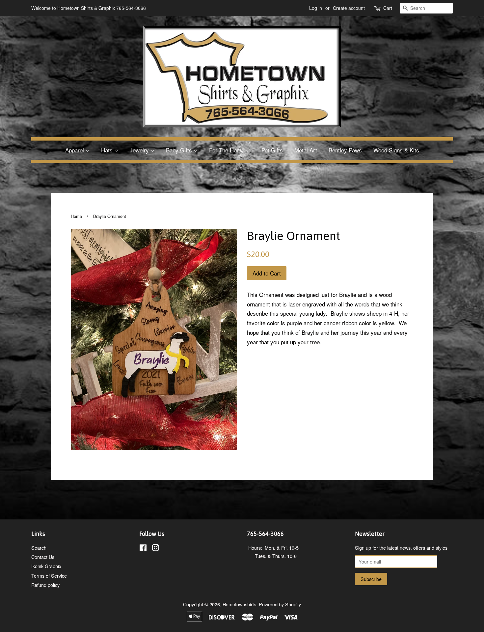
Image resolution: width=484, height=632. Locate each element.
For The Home (227, 150)
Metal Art (305, 150)
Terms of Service (49, 575)
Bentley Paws (345, 150)
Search (38, 547)
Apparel (75, 150)
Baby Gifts (180, 150)
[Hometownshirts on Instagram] (155, 548)
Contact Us (42, 556)
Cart (387, 8)
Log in (315, 8)
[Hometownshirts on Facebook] (143, 548)
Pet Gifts (272, 150)
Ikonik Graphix (46, 566)
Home (76, 216)
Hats (107, 150)
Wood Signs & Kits (396, 150)
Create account (349, 8)
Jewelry (140, 150)
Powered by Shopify (280, 604)
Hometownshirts (239, 604)
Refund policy (45, 584)
